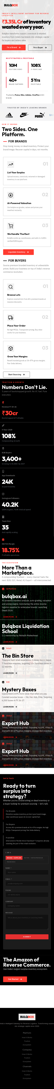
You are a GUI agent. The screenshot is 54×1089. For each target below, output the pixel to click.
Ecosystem (27, 1045)
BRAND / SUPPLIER (14, 858)
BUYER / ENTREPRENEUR (33, 858)
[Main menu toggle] (48, 5)
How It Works (27, 1037)
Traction (27, 1041)
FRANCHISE (11, 862)
